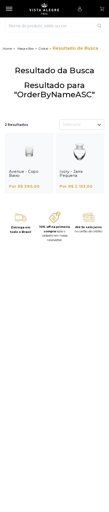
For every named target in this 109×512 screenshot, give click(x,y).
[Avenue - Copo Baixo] (29, 151)
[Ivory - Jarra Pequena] (80, 151)
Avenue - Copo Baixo (23, 173)
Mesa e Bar (25, 48)
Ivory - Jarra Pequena (71, 173)
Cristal (43, 48)
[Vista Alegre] (46, 9)
